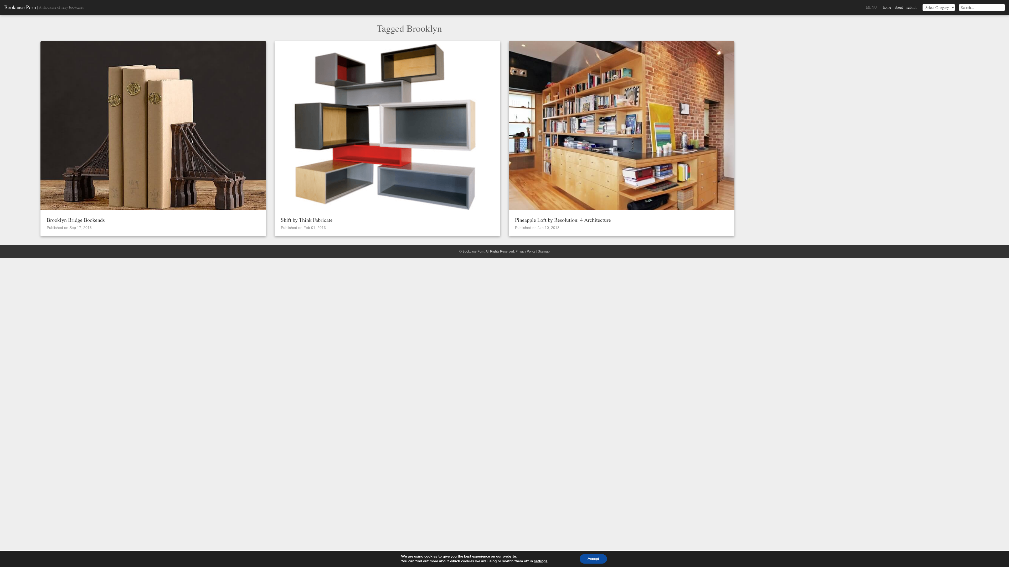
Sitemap (544, 251)
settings (540, 561)
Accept (593, 558)
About (899, 7)
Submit (912, 7)
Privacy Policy (526, 251)
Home (887, 7)
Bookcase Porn (20, 7)
